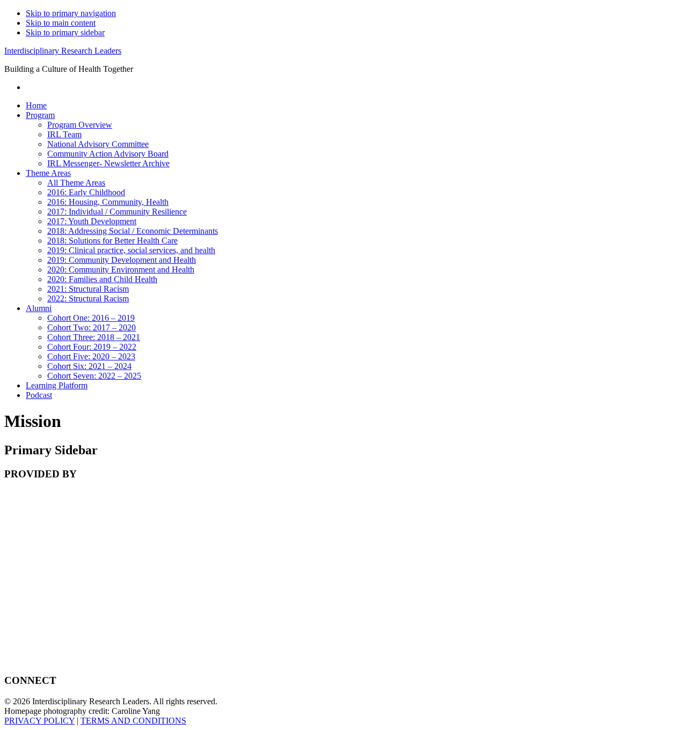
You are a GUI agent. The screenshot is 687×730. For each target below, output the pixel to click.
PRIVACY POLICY (39, 720)
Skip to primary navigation (71, 13)
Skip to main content (61, 22)
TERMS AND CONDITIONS (133, 720)
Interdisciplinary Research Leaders (62, 50)
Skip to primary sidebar (65, 32)
